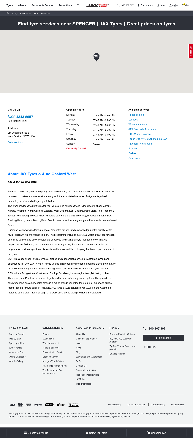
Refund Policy (177, 404)
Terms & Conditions (136, 404)
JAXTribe (80, 379)
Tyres (9, 5)
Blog (78, 352)
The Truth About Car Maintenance (52, 372)
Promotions (65, 5)
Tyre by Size (15, 338)
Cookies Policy (158, 404)
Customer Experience (86, 338)
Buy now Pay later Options (122, 334)
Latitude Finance (117, 353)
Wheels (22, 5)
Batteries (133, 148)
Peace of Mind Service (53, 352)
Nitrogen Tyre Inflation (140, 143)
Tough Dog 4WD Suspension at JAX (148, 138)
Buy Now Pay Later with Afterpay (120, 340)
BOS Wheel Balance (139, 134)
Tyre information (84, 383)
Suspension (134, 158)
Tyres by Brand (16, 334)
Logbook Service (51, 356)
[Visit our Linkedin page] (154, 346)
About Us (80, 334)
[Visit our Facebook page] (145, 346)
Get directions (15, 142)
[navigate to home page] (99, 6)
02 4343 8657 (22, 116)
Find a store (165, 337)
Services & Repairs (42, 5)
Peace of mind (136, 114)
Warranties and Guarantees (89, 356)
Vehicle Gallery (16, 361)
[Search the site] (78, 5)
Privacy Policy (114, 404)
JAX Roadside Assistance (142, 129)
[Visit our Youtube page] (149, 346)
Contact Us (81, 365)
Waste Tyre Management (54, 365)
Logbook (133, 119)
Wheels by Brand (17, 352)
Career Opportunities (86, 370)
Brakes (132, 153)
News (78, 347)
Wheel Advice (15, 347)
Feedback (191, 51)
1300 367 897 (156, 328)
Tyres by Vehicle (17, 343)
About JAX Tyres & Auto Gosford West (42, 173)
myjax (79, 343)
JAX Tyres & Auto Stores (21, 13)
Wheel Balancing (51, 347)
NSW (36, 13)
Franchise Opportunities (87, 374)
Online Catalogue (17, 356)
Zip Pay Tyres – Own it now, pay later (122, 348)
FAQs (78, 361)
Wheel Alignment (137, 124)
